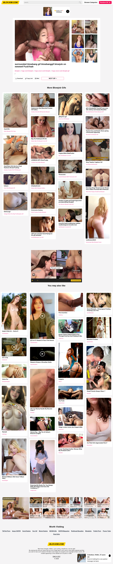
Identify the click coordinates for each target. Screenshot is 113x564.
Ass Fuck (61, 400)
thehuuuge (7, 211)
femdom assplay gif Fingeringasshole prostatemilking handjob (70, 201)
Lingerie (61, 379)
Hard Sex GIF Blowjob (64, 119)
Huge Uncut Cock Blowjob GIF (60, 71)
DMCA (55, 556)
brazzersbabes (34, 435)
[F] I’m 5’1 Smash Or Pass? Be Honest (42, 340)
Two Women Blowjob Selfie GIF (66, 204)
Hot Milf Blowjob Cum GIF (37, 237)
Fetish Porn (97, 531)
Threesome (62, 174)
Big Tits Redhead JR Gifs (39, 138)
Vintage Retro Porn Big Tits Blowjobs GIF (13, 214)
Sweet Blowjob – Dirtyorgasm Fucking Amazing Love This (99, 309)
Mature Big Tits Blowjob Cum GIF (39, 141)
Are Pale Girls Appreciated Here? (97, 443)
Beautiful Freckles (92, 339)
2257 (58, 556)
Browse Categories (90, 2)
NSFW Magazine (63, 531)
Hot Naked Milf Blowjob (91, 164)
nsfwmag (4, 434)
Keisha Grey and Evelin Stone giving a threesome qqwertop (97, 131)
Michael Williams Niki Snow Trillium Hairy (13, 477)
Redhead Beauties (77, 531)
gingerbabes (90, 341)
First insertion (63, 312)
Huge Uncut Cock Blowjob (42, 71)
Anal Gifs (7, 129)
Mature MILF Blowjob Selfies (38, 188)
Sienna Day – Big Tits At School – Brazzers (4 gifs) (40, 432)
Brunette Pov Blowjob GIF (92, 134)
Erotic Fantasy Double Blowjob (38, 212)
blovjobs (89, 393)
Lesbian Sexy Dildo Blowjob (38, 162)
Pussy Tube (107, 531)
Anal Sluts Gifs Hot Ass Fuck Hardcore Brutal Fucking (13, 166)
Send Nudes (26, 531)
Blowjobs (88, 531)
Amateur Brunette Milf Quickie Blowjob (40, 112)
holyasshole (61, 403)
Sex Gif (34, 531)
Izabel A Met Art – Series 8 (10, 331)
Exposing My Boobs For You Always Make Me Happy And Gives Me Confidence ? (41, 487)
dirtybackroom (35, 186)
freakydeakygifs (6, 381)
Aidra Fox (5, 379)
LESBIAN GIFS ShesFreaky (39, 160)
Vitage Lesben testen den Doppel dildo (70, 427)
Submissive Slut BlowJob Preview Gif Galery (41, 108)
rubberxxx (61, 338)
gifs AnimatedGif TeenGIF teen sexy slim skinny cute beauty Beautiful (97, 108)
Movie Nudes (43, 531)
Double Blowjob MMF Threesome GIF (68, 176)
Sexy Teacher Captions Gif (94, 162)
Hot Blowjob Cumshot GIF (65, 227)
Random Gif (104, 2)
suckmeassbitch (91, 240)
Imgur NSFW (16, 531)
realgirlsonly (33, 490)
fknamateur (89, 445)
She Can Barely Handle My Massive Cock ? (41, 409)
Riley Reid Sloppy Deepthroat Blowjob (95, 191)
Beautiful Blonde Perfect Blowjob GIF (95, 112)
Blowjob (17, 71)
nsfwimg (61, 315)
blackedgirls (5, 480)
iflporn (60, 381)
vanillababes (5, 333)
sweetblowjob (90, 312)
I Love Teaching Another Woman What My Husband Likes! (70, 449)
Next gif (52, 78)
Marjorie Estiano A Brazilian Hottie (41, 362)
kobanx (6, 186)
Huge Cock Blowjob (27, 71)
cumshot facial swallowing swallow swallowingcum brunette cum (69, 224)
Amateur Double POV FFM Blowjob (12, 170)
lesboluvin (4, 359)
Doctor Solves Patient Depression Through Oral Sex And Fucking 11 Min (70, 335)
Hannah (4, 432)
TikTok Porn (6, 531)
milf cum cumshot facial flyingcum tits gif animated (41, 234)
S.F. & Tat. (5, 357)
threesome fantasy (37, 210)
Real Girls (56, 534)
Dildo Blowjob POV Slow (10, 131)
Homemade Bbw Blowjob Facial (93, 242)
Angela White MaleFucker (66, 153)
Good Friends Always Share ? (96, 391)
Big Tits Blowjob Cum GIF (65, 155)
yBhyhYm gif (63, 116)
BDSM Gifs (53, 531)
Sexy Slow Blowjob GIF (9, 188)
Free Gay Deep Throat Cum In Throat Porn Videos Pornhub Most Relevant (97, 188)
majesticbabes (33, 342)
